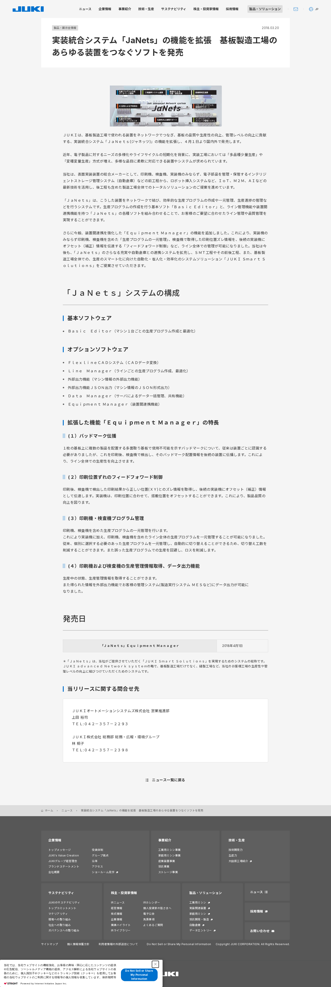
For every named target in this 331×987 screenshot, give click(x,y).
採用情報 (256, 911)
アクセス (97, 866)
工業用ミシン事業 (169, 849)
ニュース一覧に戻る (168, 780)
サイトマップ (49, 944)
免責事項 (148, 919)
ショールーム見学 (103, 872)
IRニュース (118, 902)
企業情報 (54, 840)
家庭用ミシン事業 (169, 855)
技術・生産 (237, 840)
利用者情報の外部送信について (118, 944)
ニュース (67, 810)
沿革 (94, 861)
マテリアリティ (58, 913)
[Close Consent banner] (155, 964)
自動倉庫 (195, 925)
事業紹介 (164, 840)
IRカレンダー (151, 902)
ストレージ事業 (168, 872)
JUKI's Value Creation (63, 855)
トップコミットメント (62, 908)
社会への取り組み (59, 925)
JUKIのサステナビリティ (64, 902)
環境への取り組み (59, 919)
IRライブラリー (121, 930)
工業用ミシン (197, 902)
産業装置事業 (166, 861)
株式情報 (116, 913)
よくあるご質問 (153, 925)
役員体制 (97, 849)
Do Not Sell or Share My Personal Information (179, 944)
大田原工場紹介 (238, 861)
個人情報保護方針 (78, 944)
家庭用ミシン (197, 913)
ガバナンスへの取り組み (63, 930)
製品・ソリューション (205, 893)
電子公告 (148, 913)
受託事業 (164, 866)
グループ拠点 (100, 855)
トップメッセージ (59, 849)
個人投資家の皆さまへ (157, 908)
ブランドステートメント (63, 866)
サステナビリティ (61, 893)
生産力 (233, 855)
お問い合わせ (260, 931)
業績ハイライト (121, 925)
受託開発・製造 (199, 919)
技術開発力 (236, 849)
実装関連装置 (197, 908)
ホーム (49, 810)
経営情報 (116, 908)
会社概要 (54, 872)
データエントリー (200, 930)
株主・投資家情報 (124, 893)
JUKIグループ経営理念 (62, 861)
